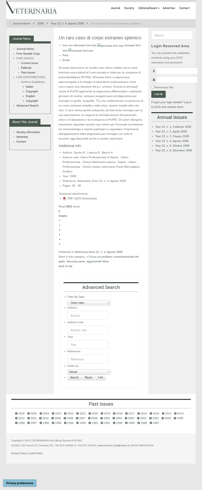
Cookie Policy (35, 453)
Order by (73, 365)
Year (70, 336)
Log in (158, 94)
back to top (65, 266)
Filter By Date (75, 296)
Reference (73, 351)
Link (100, 377)
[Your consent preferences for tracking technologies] (19, 483)
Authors (72, 307)
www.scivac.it (105, 445)
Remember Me (163, 87)
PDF (70, 198)
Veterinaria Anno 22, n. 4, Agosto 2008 (99, 251)
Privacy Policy (18, 453)
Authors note (75, 322)
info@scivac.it (121, 445)
